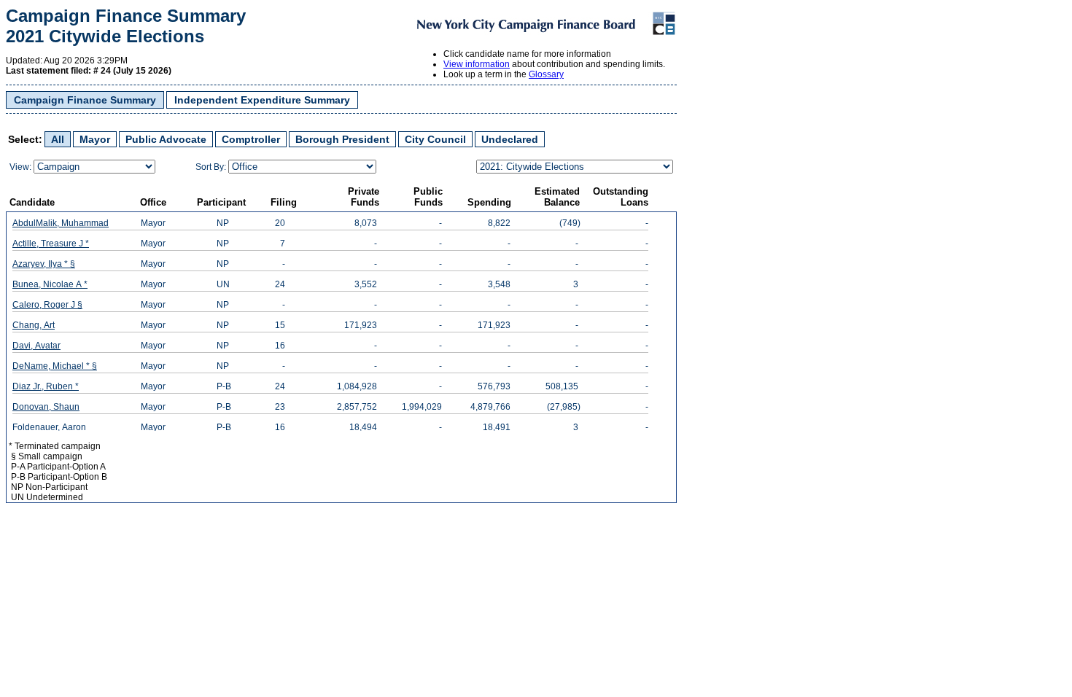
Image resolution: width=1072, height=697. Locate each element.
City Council (435, 139)
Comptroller (251, 139)
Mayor (94, 139)
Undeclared (509, 139)
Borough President (342, 139)
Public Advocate (165, 139)
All (57, 139)
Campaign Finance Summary (85, 100)
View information (476, 64)
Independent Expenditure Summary (262, 100)
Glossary (546, 74)
